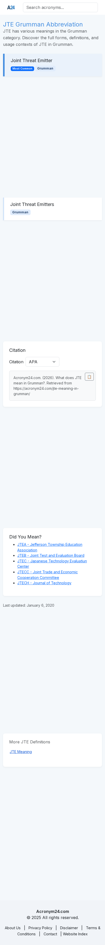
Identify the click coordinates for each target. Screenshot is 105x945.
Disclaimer (69, 928)
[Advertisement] (52, 137)
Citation (16, 361)
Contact (50, 934)
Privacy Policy (40, 928)
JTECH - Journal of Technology (44, 583)
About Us (13, 928)
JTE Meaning (21, 751)
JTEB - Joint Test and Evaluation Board (50, 555)
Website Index (75, 934)
